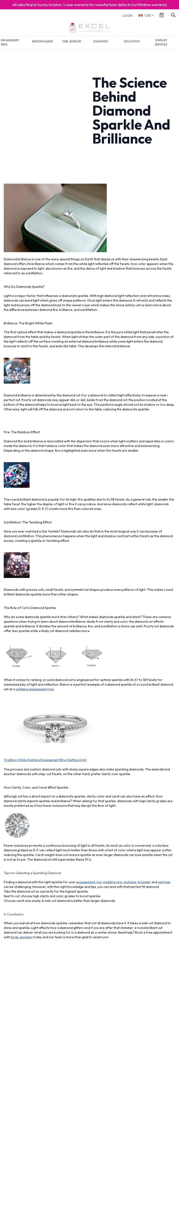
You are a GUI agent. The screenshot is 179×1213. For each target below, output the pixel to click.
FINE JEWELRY (71, 41)
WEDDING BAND (42, 41)
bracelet (144, 882)
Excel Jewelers (22, 937)
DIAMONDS (100, 41)
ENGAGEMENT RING (10, 42)
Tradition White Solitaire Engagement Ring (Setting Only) (45, 760)
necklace (129, 882)
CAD (147, 15)
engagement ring (88, 882)
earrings (164, 882)
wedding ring (112, 882)
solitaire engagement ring (35, 689)
